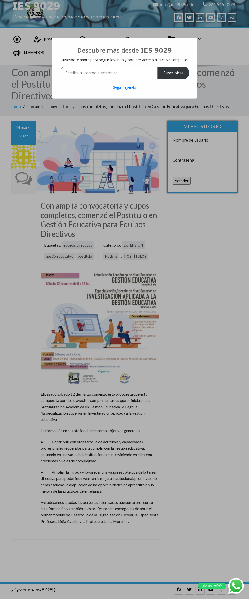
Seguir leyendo (124, 87)
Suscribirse (173, 73)
